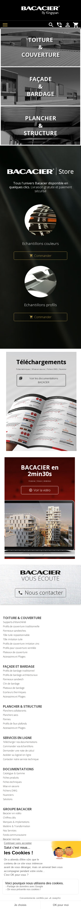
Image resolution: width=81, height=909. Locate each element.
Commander (40, 256)
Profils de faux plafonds (15, 723)
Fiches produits (11, 777)
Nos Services (9, 830)
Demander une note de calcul (18, 750)
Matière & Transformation (16, 826)
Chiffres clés (9, 817)
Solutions (7, 799)
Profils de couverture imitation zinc (21, 643)
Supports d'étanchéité (14, 622)
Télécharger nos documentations (20, 742)
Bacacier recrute (11, 839)
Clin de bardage (11, 683)
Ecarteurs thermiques (14, 692)
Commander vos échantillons (18, 746)
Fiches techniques (12, 782)
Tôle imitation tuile (13, 639)
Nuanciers (8, 795)
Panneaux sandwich (13, 679)
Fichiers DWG (10, 790)
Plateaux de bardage (14, 688)
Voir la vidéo (40, 490)
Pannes (7, 719)
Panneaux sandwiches (14, 630)
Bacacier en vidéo (12, 813)
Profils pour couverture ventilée (19, 648)
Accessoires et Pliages (14, 656)
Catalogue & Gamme (14, 773)
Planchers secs (10, 715)
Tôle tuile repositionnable (16, 635)
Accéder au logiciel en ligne (17, 755)
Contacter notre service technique (21, 759)
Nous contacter (40, 592)
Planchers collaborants (14, 710)
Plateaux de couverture (15, 652)
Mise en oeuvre (11, 786)
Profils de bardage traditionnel (19, 670)
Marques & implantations (16, 822)
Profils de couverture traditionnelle (21, 626)
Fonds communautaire (14, 835)
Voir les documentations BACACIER (38, 380)
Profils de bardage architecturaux (20, 675)
